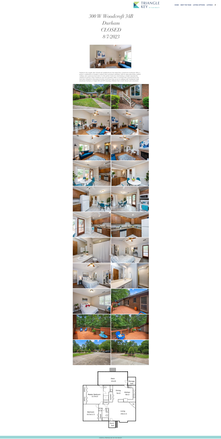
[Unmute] (95, 66)
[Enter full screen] (129, 66)
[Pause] (92, 66)
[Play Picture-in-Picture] (126, 66)
